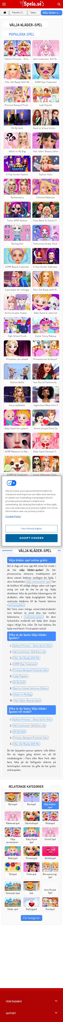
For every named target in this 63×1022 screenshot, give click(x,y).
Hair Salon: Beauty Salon (27, 700)
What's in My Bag (22, 694)
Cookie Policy (13, 516)
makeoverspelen (34, 616)
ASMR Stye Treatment (24, 664)
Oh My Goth (19, 682)
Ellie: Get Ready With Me (26, 658)
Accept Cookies (31, 538)
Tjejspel (33, 12)
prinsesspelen (16, 605)
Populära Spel (18, 12)
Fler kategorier (31, 918)
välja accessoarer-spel (38, 581)
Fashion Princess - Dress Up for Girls (32, 645)
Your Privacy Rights (31, 528)
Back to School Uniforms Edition (30, 688)
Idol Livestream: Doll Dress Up (29, 651)
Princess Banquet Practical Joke (30, 670)
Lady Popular (20, 676)
